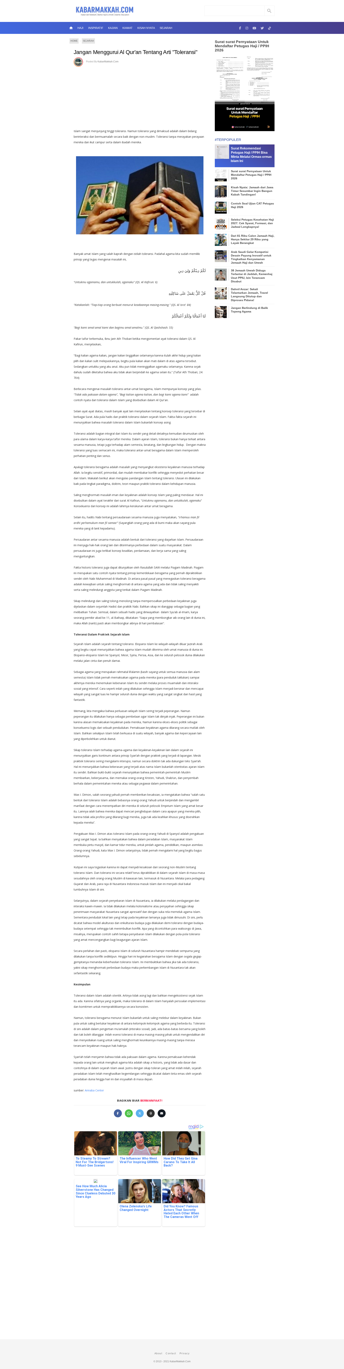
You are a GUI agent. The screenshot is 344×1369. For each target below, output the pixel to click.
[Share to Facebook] (118, 1113)
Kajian (113, 27)
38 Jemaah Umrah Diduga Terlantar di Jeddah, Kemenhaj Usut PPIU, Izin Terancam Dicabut (251, 276)
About (158, 1353)
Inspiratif (95, 27)
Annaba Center (94, 1090)
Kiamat (127, 27)
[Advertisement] (144, 96)
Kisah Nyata (146, 27)
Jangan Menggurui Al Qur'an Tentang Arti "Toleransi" (135, 52)
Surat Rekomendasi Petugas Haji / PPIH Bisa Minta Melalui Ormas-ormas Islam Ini (251, 154)
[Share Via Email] (162, 1113)
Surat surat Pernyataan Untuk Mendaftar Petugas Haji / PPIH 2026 (242, 46)
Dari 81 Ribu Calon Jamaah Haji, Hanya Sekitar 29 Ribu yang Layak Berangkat (252, 239)
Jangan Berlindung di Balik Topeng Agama (249, 309)
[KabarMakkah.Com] (240, 28)
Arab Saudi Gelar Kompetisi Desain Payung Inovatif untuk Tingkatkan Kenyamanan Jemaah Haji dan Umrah (251, 257)
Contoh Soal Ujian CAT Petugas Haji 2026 (252, 205)
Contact (171, 1353)
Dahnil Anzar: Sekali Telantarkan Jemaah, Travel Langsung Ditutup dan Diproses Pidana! (249, 295)
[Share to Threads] (151, 1113)
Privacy (185, 1353)
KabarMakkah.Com (108, 61)
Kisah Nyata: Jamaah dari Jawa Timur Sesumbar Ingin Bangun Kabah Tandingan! (252, 191)
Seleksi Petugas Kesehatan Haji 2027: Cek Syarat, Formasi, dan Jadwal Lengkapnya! (252, 223)
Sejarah (166, 27)
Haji (80, 27)
